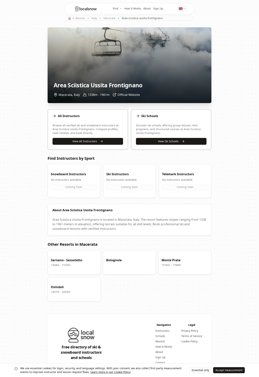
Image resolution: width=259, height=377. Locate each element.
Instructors (162, 330)
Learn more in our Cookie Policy (110, 372)
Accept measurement (229, 370)
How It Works (132, 8)
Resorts (80, 18)
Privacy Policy (189, 330)
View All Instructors (84, 141)
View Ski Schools (168, 141)
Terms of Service (191, 336)
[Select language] (181, 8)
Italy (94, 18)
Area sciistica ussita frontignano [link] (142, 18)
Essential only (200, 370)
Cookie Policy (189, 341)
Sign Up (158, 8)
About (147, 8)
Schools (160, 336)
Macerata (109, 18)
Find (115, 8)
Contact (160, 362)
